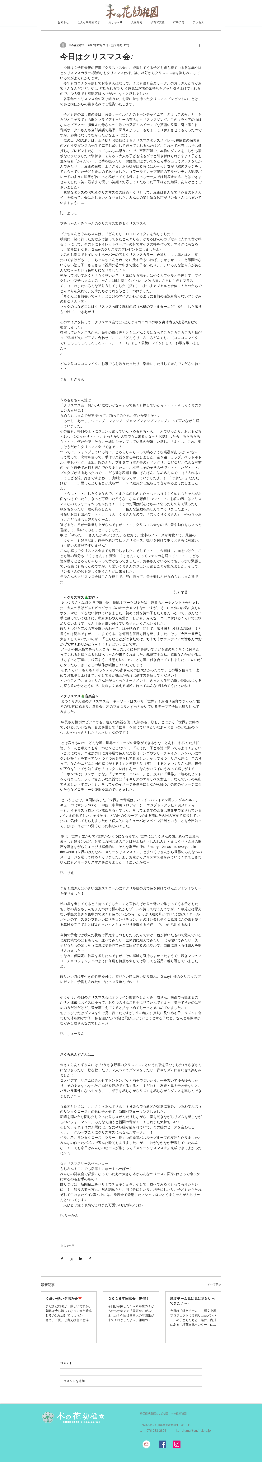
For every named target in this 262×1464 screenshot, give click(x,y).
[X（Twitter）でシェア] (71, 1258)
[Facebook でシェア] (62, 1258)
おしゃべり (67, 1245)
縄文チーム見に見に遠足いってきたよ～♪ (192, 1301)
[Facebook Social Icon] (162, 1444)
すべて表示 (214, 1284)
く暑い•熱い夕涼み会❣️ (64, 1298)
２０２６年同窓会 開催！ (128, 1298)
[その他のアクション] (199, 45)
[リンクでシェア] (90, 1258)
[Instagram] (176, 1444)
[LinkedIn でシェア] (80, 1258)
